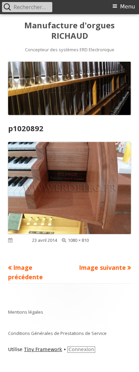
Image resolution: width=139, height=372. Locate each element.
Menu (127, 6)
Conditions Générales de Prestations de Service (57, 333)
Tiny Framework (43, 349)
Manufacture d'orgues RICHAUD (69, 30)
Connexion (81, 349)
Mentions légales (25, 312)
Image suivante (102, 267)
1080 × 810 (78, 240)
